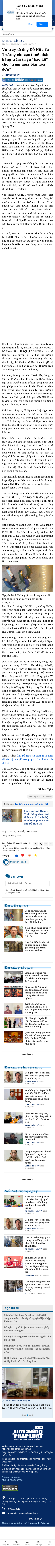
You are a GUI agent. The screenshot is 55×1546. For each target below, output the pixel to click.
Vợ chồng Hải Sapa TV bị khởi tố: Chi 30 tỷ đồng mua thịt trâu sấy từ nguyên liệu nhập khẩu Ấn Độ (38, 1096)
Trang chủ (5, 1545)
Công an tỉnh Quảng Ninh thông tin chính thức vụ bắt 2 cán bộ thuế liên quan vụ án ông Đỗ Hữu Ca (36, 817)
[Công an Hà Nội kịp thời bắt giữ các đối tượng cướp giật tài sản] (27, 1383)
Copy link (16, 1545)
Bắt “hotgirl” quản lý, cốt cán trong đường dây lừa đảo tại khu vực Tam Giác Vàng (37, 1022)
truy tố (21, 831)
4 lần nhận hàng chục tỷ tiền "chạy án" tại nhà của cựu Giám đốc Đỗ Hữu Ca (38, 932)
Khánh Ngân (12, 75)
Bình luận (38, 1545)
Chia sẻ (49, 1545)
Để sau (30, 24)
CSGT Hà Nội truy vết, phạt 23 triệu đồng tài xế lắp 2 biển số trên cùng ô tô (38, 1117)
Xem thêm (26, 1054)
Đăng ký (42, 24)
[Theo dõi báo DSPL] (27, 80)
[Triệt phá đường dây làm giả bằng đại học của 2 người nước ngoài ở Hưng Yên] (13, 1008)
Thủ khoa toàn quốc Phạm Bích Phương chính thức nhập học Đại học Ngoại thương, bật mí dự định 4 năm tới (37, 1264)
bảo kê (12, 831)
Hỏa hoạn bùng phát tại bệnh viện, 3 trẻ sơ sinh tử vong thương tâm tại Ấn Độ (37, 1285)
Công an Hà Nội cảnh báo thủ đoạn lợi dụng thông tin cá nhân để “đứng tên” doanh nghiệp (36, 993)
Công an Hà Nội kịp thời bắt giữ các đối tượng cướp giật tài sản (24, 1406)
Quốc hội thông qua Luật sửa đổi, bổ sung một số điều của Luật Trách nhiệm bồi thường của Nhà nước (38, 1038)
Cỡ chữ (27, 1545)
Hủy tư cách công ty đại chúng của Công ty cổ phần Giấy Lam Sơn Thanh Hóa (37, 1241)
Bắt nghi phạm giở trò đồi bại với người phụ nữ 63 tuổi (37, 1137)
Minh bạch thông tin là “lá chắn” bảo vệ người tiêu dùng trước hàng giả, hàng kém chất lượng (37, 1202)
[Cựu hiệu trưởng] (13, 977)
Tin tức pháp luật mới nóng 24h (32, 804)
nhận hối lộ (32, 831)
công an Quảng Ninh (12, 835)
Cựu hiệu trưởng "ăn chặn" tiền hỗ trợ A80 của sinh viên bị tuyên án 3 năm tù (36, 977)
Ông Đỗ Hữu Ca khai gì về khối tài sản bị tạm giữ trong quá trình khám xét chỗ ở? (27, 759)
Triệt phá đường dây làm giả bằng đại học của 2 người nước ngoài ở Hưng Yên (37, 1008)
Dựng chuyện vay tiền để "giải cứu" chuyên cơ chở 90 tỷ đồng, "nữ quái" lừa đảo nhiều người (38, 1157)
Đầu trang (34, 1519)
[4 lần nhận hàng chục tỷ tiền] (13, 932)
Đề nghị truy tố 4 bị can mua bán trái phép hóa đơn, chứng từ (37, 1075)
